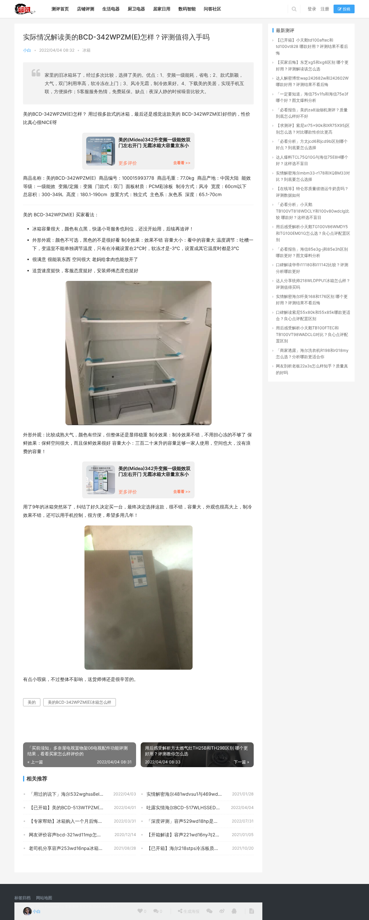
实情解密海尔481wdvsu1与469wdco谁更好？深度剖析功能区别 (200, 794)
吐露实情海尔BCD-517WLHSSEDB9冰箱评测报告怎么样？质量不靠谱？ (200, 807)
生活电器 (111, 9)
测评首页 (60, 9)
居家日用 (161, 9)
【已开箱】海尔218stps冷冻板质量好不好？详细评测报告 (200, 848)
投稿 (346, 9)
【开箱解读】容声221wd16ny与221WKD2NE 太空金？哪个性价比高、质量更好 (200, 835)
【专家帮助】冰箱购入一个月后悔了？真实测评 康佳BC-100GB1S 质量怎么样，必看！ (82, 821)
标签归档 (22, 897)
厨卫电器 (136, 9)
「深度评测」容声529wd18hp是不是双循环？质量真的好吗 (200, 821)
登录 (312, 9)
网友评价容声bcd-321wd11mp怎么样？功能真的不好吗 (82, 835)
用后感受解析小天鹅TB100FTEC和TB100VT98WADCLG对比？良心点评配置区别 (312, 334)
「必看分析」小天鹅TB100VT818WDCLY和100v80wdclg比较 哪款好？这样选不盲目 (312, 211)
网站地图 (44, 897)
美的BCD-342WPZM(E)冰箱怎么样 (79, 702)
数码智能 (187, 9)
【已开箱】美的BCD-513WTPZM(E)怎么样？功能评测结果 (82, 807)
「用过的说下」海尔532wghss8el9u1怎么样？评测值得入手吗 (82, 794)
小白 (27, 50)
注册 (325, 9)
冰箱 (86, 50)
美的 (32, 702)
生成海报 (190, 911)
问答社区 (212, 9)
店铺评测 (85, 9)
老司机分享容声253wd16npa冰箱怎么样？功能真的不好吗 (82, 848)
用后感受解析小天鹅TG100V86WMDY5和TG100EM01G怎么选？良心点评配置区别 (313, 233)
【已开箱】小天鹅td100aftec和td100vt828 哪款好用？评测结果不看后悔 (312, 46)
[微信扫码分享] (209, 911)
